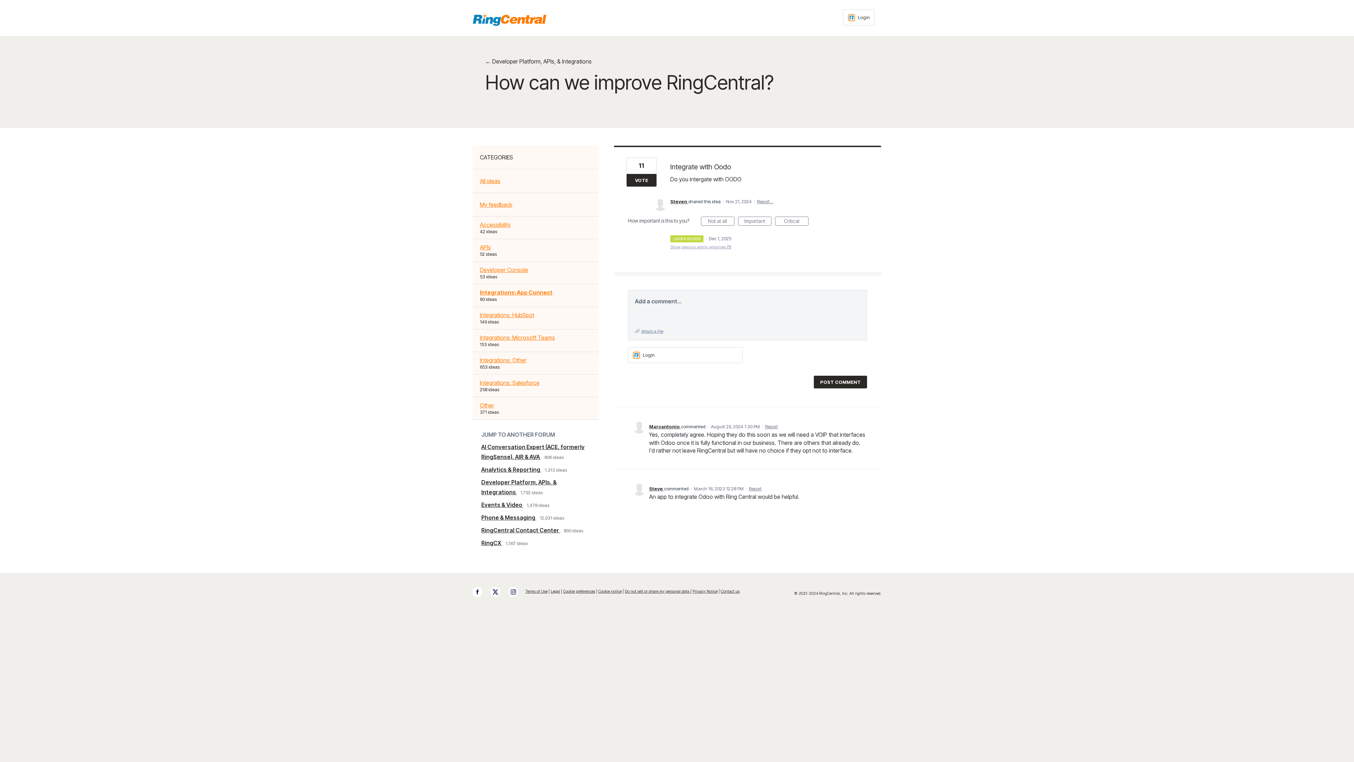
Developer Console (504, 269)
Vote (641, 180)
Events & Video (502, 504)
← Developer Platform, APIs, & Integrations (538, 61)
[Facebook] (480, 592)
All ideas (490, 181)
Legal (555, 591)
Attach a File (652, 331)
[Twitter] (498, 592)
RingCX (491, 542)
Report (771, 426)
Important (757, 222)
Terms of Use (536, 591)
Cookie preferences (579, 591)
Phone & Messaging (508, 517)
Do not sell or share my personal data (657, 591)
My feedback (496, 204)
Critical (796, 222)
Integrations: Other (503, 360)
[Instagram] (516, 592)
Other (487, 405)
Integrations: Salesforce (509, 382)
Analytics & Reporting (511, 469)
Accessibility (495, 224)
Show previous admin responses (700, 246)
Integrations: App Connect (516, 292)
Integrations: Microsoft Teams (517, 337)
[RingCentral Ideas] (509, 20)
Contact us (730, 591)
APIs (485, 247)
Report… (765, 201)
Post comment (840, 382)
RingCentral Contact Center (520, 530)
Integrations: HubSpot (507, 315)
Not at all (721, 222)
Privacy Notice (705, 591)
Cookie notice (610, 591)
